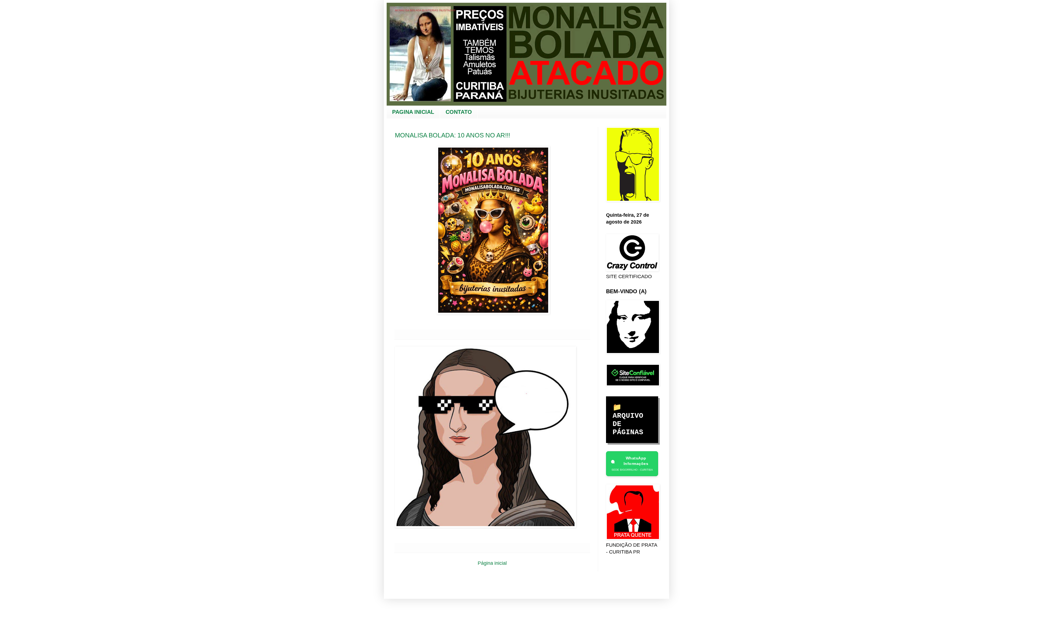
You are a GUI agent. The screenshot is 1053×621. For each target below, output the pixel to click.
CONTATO (459, 112)
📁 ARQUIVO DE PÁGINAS (628, 419)
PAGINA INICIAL (413, 112)
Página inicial (492, 563)
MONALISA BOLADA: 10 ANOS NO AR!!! (452, 135)
